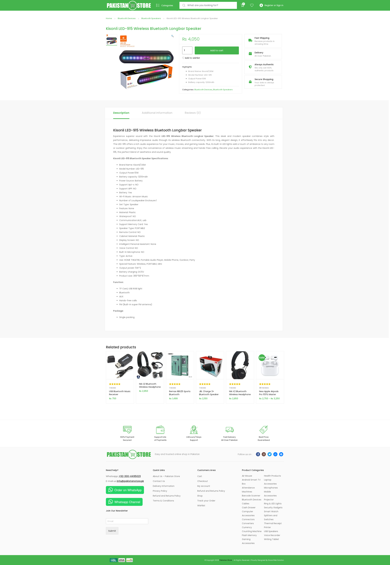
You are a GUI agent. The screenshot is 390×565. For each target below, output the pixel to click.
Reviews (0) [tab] (193, 113)
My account (203, 486)
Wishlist (201, 505)
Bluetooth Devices (127, 18)
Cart (199, 476)
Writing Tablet (271, 539)
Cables (245, 503)
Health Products (272, 475)
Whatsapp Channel (127, 502)
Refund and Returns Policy (167, 495)
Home (109, 18)
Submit (112, 530)
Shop (200, 495)
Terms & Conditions (163, 500)
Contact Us (159, 481)
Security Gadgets (273, 507)
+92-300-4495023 (130, 476)
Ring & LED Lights (273, 503)
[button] (172, 36)
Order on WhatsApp (128, 490)
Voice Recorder (272, 535)
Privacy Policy (160, 490)
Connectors (248, 519)
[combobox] (208, 5)
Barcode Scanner (251, 495)
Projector (269, 499)
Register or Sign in (274, 5)
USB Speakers (271, 531)
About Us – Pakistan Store (166, 476)
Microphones (271, 487)
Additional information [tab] (157, 113)
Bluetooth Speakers (151, 18)
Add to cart (216, 50)
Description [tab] (121, 113)
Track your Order (206, 500)
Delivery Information (163, 486)
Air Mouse (247, 475)
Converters (248, 523)
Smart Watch (271, 511)
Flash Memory (249, 535)
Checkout (202, 481)
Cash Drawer (248, 507)
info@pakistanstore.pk (130, 481)
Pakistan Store (226, 560)
